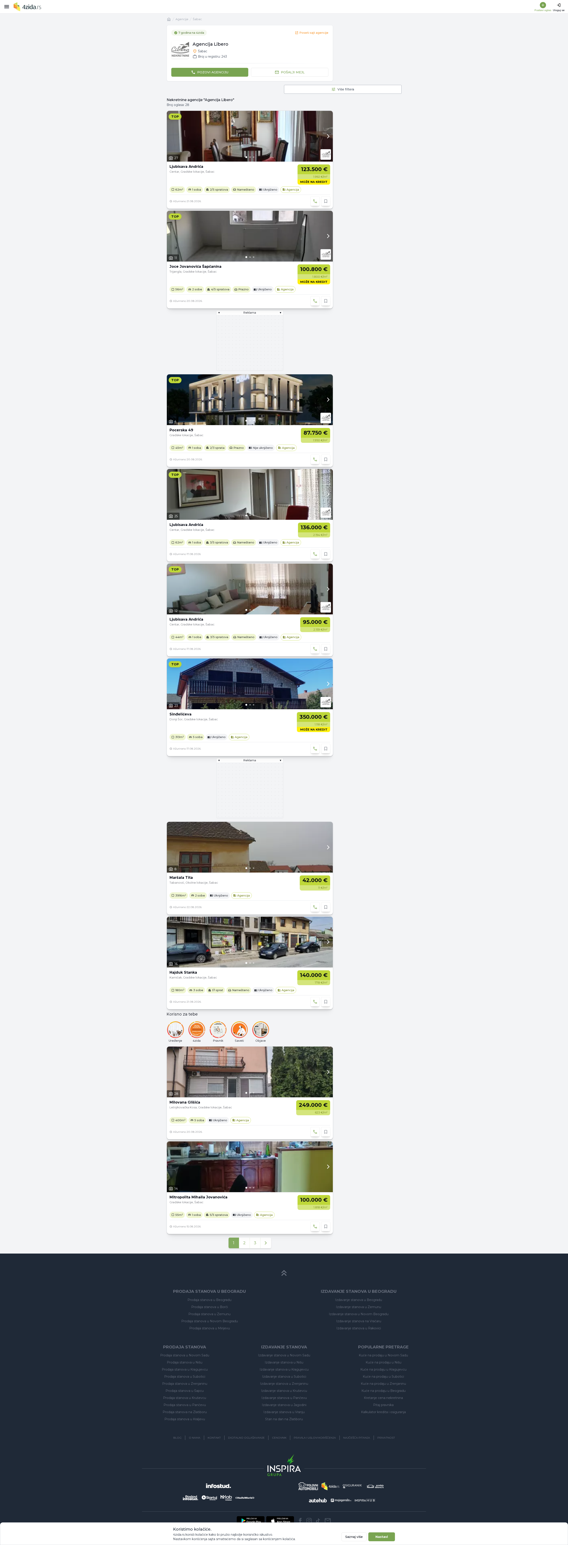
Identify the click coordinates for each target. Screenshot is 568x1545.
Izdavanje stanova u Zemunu (358, 1307)
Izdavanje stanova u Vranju (284, 1412)
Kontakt (214, 1437)
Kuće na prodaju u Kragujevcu (383, 1369)
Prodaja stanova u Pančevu (185, 1405)
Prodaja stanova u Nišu (184, 1362)
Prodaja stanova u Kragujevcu (185, 1369)
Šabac (197, 19)
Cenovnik (279, 1437)
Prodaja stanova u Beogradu (209, 1300)
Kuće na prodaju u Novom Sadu (383, 1355)
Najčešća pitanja (356, 1437)
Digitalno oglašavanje (246, 1437)
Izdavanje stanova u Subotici (284, 1377)
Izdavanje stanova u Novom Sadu (284, 1355)
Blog (177, 1437)
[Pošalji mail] (327, 1520)
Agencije (182, 19)
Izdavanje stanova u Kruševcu (284, 1391)
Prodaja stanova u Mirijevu (209, 1328)
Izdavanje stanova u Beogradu (358, 1300)
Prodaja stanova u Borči (209, 1307)
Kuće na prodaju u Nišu (383, 1362)
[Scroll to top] (284, 1273)
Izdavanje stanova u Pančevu (284, 1398)
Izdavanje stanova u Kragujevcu (284, 1369)
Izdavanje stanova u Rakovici (358, 1328)
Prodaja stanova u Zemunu (209, 1314)
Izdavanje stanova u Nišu (284, 1362)
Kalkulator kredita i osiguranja (383, 1412)
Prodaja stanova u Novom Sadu (184, 1355)
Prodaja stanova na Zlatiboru (185, 1412)
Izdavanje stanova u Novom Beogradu (359, 1314)
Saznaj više (354, 1537)
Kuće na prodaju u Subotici (383, 1377)
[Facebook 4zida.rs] (300, 1520)
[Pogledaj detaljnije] (250, 136)
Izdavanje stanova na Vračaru (358, 1321)
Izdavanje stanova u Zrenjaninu (284, 1384)
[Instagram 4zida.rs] (309, 1520)
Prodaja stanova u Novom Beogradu (209, 1321)
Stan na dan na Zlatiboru (284, 1419)
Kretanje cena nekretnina (383, 1398)
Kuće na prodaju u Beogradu (383, 1391)
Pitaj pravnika (383, 1405)
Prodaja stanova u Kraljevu (184, 1419)
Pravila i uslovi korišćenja (315, 1437)
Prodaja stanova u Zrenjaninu (184, 1384)
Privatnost (386, 1437)
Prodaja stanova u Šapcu (185, 1391)
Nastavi (381, 1537)
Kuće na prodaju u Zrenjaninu (383, 1384)
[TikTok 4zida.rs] (318, 1520)
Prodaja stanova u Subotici (184, 1377)
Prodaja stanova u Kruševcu (184, 1398)
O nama (194, 1437)
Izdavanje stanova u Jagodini (284, 1405)
